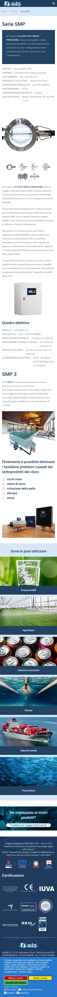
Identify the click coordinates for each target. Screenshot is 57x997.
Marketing (24, 993)
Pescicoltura (28, 790)
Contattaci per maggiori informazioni (28, 825)
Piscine (28, 710)
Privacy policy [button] (26, 971)
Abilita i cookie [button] (40, 978)
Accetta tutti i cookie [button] (16, 983)
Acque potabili (28, 590)
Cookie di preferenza (31, 990)
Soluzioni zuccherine (28, 670)
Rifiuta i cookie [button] (16, 978)
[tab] (11, 167)
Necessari (11, 990)
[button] (53, 3)
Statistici (11, 993)
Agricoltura (28, 630)
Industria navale (28, 750)
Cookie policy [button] (10, 971)
